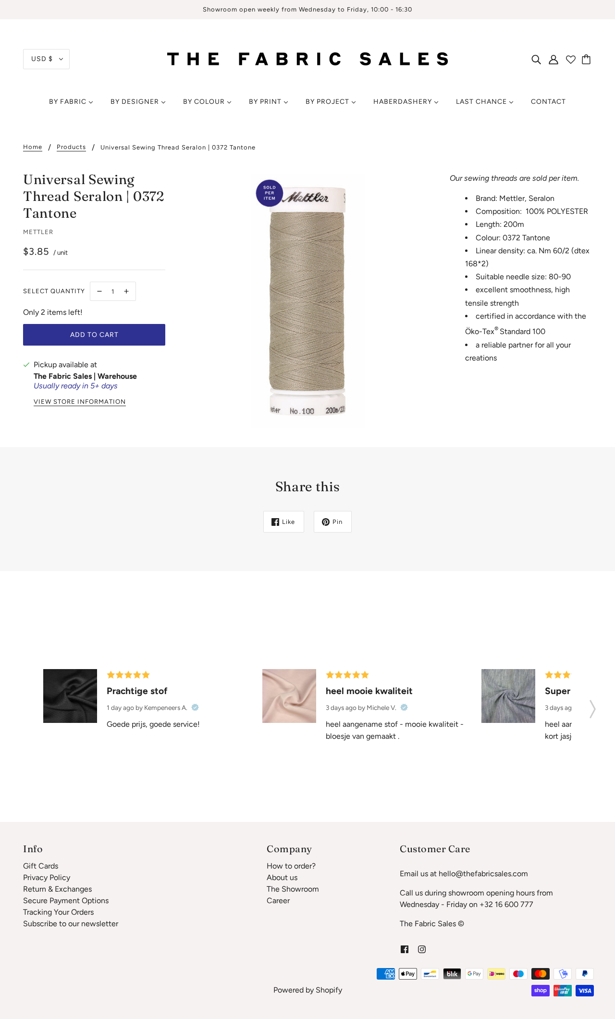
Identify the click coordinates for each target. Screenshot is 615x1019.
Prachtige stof (137, 690)
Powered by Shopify (307, 989)
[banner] (307, 58)
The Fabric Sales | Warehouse (85, 376)
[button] (593, 706)
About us (282, 877)
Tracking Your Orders (58, 912)
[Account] (553, 59)
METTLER (38, 232)
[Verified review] (195, 707)
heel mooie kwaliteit (369, 690)
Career (278, 900)
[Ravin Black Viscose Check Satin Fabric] (70, 696)
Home (32, 147)
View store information (80, 401)
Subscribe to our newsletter (70, 923)
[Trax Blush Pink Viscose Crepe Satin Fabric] (289, 696)
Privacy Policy (46, 877)
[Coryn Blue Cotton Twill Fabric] (508, 696)
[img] (536, 59)
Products (71, 147)
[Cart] (587, 59)
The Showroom (293, 889)
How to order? (291, 865)
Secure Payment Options (66, 900)
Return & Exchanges (57, 889)
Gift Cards (40, 865)
